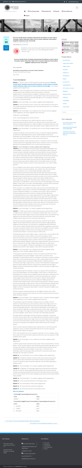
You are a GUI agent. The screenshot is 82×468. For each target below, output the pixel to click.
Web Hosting (24, 466)
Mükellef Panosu (67, 94)
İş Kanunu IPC (66, 82)
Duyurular (65, 69)
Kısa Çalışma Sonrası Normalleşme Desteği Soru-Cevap (44, 423)
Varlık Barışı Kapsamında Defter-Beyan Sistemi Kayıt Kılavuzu (69, 133)
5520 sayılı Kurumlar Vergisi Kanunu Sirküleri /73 (69, 123)
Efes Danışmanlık (24, 44)
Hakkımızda (66, 72)
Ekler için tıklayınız (18, 391)
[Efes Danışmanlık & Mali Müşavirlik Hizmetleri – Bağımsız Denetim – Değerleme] (12, 7)
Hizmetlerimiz (66, 75)
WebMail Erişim (74, 1)
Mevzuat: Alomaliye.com (8, 466)
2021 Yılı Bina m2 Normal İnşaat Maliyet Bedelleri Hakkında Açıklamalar (22, 421)
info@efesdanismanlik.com (20, 1)
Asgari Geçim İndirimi (68, 63)
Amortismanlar (66, 60)
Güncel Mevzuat (48, 447)
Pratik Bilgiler (66, 100)
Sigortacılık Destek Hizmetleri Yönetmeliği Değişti (70, 127)
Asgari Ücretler (66, 66)
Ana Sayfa (46, 443)
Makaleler (65, 91)
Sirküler (65, 103)
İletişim (64, 79)
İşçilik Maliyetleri (67, 85)
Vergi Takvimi (66, 106)
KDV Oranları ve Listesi (68, 88)
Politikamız (65, 97)
